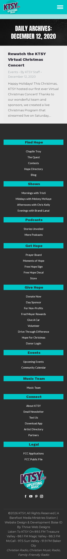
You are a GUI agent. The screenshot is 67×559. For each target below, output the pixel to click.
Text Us (33, 417)
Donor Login (33, 343)
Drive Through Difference (33, 331)
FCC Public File (33, 459)
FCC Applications (33, 453)
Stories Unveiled (33, 228)
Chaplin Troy (33, 151)
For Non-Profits (33, 308)
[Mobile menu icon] (60, 7)
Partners (33, 435)
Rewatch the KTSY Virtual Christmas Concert (27, 59)
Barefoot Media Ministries (27, 518)
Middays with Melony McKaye (33, 198)
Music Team (34, 387)
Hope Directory (33, 169)
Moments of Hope (33, 260)
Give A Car (33, 319)
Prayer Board (34, 254)
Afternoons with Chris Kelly (33, 204)
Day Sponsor (33, 302)
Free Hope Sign (33, 266)
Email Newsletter (33, 411)
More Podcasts (33, 234)
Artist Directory (33, 429)
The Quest (33, 157)
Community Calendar (33, 367)
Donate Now (33, 296)
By (30, 72)
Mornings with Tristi (33, 193)
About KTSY (33, 405)
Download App (33, 423)
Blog (33, 174)
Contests (33, 163)
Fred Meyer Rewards (33, 314)
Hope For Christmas (33, 337)
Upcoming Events (33, 361)
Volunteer (33, 325)
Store (33, 278)
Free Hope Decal (34, 272)
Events (13, 72)
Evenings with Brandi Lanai (33, 210)
